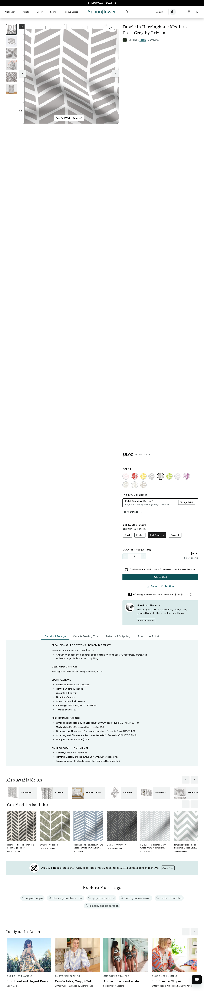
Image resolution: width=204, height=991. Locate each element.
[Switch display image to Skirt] (11, 65)
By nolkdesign (79, 851)
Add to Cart (160, 577)
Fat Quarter (157, 535)
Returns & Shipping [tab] (118, 636)
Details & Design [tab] (55, 636)
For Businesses (71, 12)
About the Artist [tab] (148, 636)
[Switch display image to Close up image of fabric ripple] (11, 77)
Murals (26, 12)
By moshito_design (47, 848)
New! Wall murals (101, 3)
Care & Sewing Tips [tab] (85, 636)
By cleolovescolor (147, 851)
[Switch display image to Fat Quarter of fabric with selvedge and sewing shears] (11, 41)
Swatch (175, 535)
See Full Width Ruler (69, 118)
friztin (142, 39)
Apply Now (167, 868)
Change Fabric (187, 502)
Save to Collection (160, 586)
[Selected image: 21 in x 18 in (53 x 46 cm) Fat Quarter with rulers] (11, 29)
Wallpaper (10, 12)
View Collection (146, 620)
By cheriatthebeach (181, 851)
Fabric (53, 12)
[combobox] (161, 12)
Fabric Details (132, 512)
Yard (127, 535)
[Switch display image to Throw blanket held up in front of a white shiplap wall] (11, 89)
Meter (140, 535)
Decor (40, 12)
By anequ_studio (13, 851)
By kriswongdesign (114, 848)
